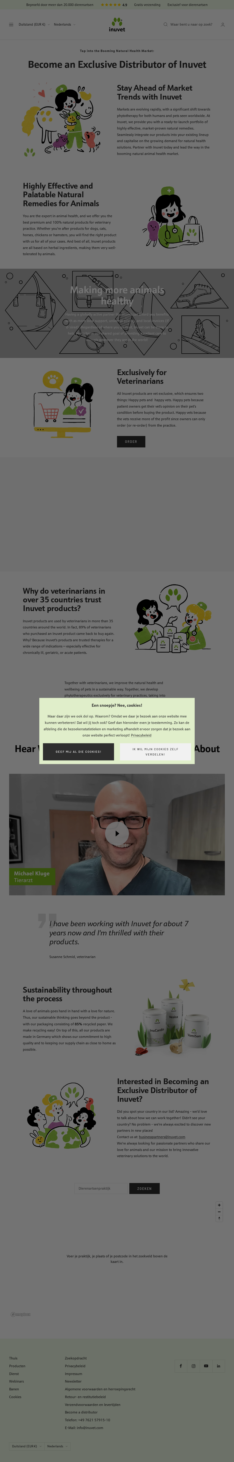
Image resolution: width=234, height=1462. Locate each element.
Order (131, 442)
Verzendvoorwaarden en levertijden (92, 1404)
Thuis (13, 1358)
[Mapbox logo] (21, 1314)
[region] (117, 1259)
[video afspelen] (117, 833)
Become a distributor (81, 1412)
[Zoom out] (219, 1211)
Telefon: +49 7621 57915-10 (87, 1420)
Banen (14, 1389)
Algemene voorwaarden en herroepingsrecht (100, 1389)
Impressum (73, 1373)
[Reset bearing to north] (219, 1218)
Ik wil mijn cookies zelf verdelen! (155, 751)
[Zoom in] (219, 1205)
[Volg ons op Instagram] (193, 1366)
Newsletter (73, 1381)
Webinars (16, 1381)
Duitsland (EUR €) (32, 24)
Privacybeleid (141, 735)
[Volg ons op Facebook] (181, 1366)
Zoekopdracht (76, 1358)
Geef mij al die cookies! (78, 752)
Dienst (14, 1373)
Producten (17, 1366)
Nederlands (62, 24)
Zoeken (144, 1189)
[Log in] (223, 25)
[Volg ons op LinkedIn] (218, 1366)
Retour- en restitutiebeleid (85, 1397)
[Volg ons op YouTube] (206, 1366)
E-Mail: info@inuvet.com (84, 1427)
